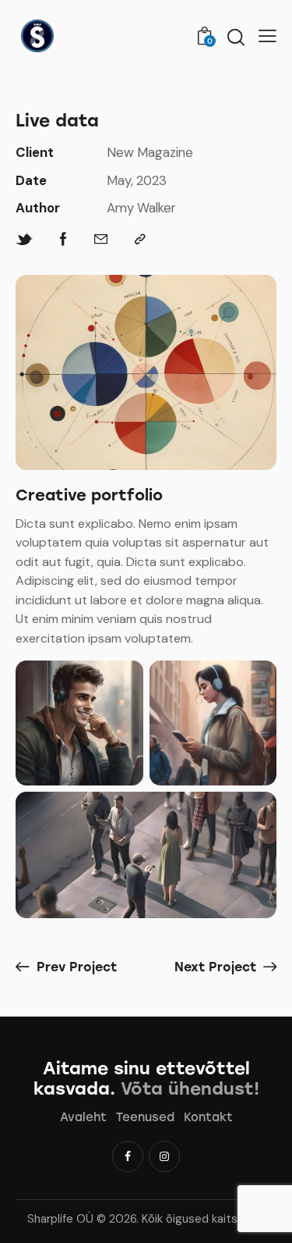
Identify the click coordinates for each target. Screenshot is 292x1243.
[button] (267, 36)
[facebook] (127, 1156)
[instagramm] (164, 1156)
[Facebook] (63, 239)
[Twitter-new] (24, 239)
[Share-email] (100, 239)
